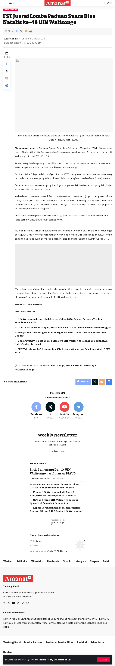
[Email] (26, 31)
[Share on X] (21, 31)
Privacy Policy (46, 660)
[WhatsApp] (27, 603)
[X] (50, 410)
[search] (101, 3)
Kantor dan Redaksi (14, 612)
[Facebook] (36, 410)
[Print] (30, 31)
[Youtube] (64, 410)
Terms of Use (64, 660)
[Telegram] (78, 410)
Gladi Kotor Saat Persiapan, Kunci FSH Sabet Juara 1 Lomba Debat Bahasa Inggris (64, 327)
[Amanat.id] (57, 3)
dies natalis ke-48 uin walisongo (45, 365)
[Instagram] (18, 603)
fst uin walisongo (24, 369)
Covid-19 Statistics (57, 551)
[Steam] (23, 603)
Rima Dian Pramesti (40, 479)
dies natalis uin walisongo (81, 365)
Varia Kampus (10, 10)
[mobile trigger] (5, 3)
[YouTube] (13, 603)
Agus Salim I (11, 38)
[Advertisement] (63, 265)
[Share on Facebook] (17, 31)
